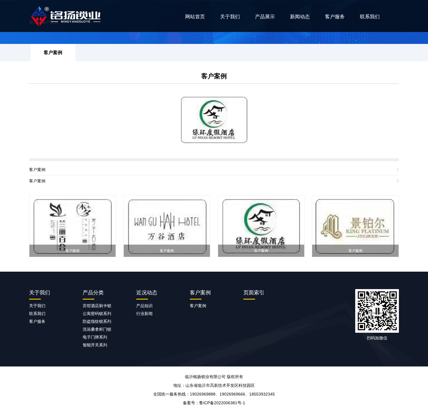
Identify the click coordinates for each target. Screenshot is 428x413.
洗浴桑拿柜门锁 (97, 329)
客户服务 (335, 16)
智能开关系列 (95, 345)
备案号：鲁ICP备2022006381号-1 (214, 402)
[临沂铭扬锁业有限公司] (72, 15)
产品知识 (144, 305)
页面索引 (253, 292)
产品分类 (93, 292)
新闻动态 (300, 16)
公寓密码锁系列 (97, 313)
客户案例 (53, 52)
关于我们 (230, 16)
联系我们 (370, 16)
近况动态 (146, 292)
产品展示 (265, 16)
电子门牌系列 (95, 337)
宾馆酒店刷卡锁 (97, 305)
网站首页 (195, 16)
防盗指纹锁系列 (97, 321)
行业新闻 (144, 313)
